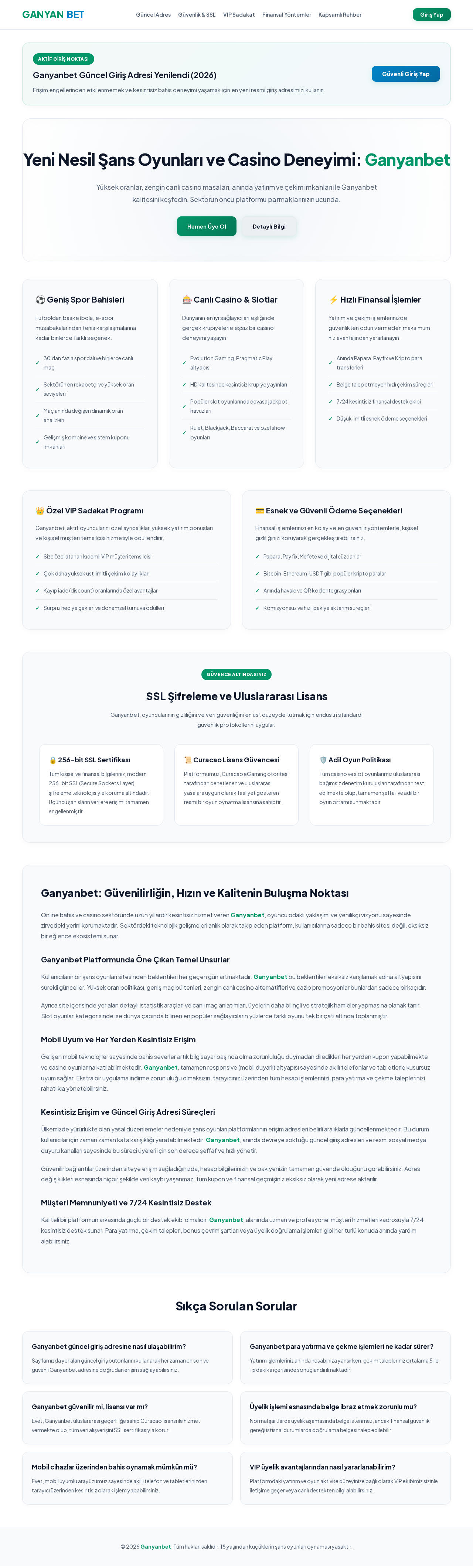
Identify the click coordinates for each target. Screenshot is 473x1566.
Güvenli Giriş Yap (406, 73)
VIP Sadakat (239, 14)
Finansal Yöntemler (286, 14)
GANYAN (53, 14)
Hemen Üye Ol (206, 226)
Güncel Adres (153, 14)
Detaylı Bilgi (269, 226)
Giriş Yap (431, 14)
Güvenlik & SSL (197, 14)
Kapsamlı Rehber (340, 14)
